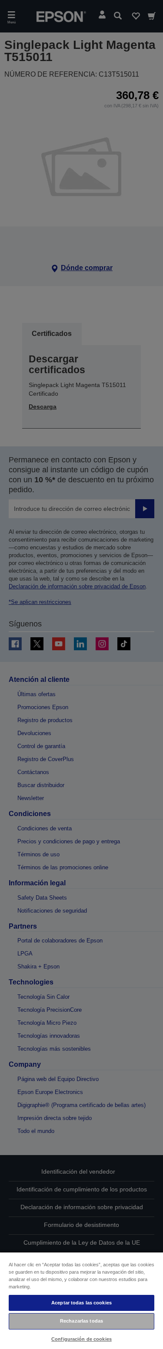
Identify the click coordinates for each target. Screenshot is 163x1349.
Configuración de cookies (81, 1339)
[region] (81, 1300)
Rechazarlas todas (81, 1320)
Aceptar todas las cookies (81, 1302)
